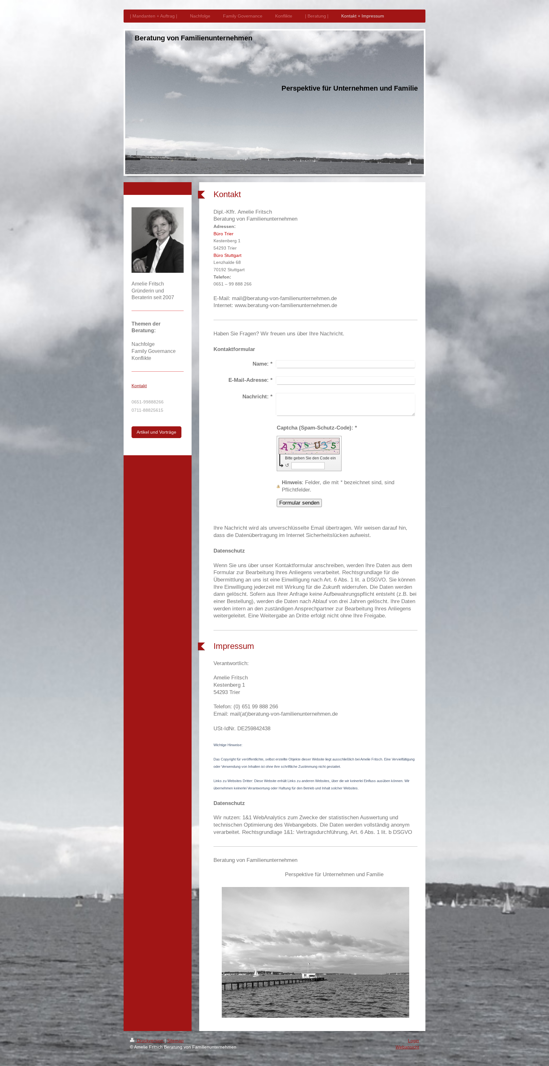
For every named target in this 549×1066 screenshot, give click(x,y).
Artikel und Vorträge (156, 432)
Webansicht (407, 1046)
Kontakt (139, 385)
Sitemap (175, 1040)
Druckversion (150, 1040)
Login (413, 1040)
